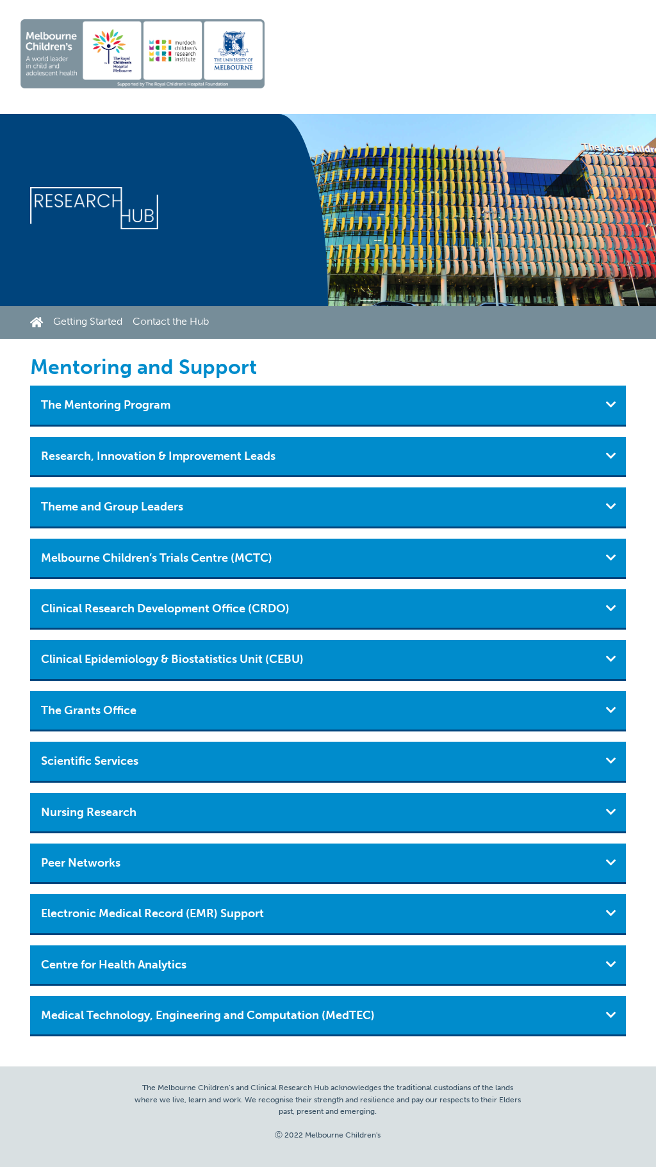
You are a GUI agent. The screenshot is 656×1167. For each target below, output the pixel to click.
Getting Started (87, 321)
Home (39, 322)
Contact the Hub (171, 321)
